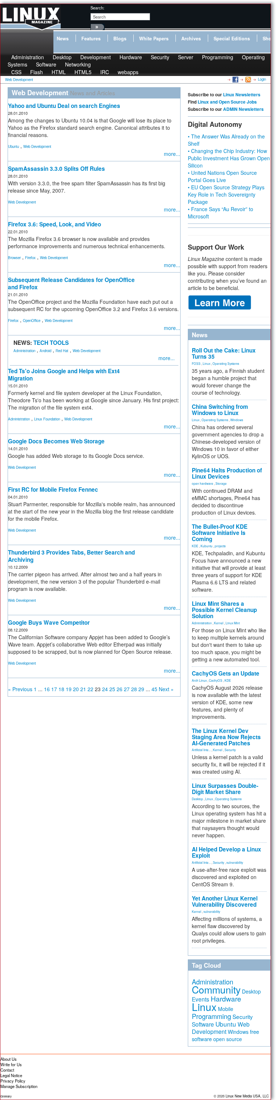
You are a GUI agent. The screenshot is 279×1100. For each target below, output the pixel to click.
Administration (24, 350)
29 (141, 689)
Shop (268, 38)
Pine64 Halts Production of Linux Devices (227, 473)
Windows (236, 420)
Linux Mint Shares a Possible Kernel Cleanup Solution (224, 610)
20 (76, 689)
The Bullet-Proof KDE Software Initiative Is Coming (219, 533)
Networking (78, 64)
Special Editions (232, 38)
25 (112, 689)
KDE (195, 546)
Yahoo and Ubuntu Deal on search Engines (64, 106)
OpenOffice (31, 320)
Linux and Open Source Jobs (227, 101)
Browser (14, 257)
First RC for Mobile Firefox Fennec (53, 489)
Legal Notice (11, 1075)
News (63, 38)
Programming (217, 57)
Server (185, 57)
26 (119, 689)
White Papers (154, 38)
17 (54, 689)
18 (61, 689)
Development (95, 57)
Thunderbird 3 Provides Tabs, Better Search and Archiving (71, 556)
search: (97, 8)
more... (172, 153)
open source (227, 1039)
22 (90, 689)
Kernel (218, 623)
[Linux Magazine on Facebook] (234, 79)
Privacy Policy (12, 1081)
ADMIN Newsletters (243, 109)
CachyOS (215, 680)
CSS (16, 72)
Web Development (37, 146)
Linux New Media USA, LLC (247, 1096)
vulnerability (234, 862)
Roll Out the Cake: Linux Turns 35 (224, 353)
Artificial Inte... (201, 750)
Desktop (197, 799)
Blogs (119, 38)
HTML (59, 72)
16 (47, 689)
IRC (104, 72)
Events (200, 999)
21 (83, 689)
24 (105, 689)
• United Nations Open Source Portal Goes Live (222, 176)
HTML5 (83, 72)
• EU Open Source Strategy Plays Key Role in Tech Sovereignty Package (226, 194)
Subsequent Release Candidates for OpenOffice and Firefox (71, 283)
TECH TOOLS (51, 343)
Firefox (30, 257)
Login (262, 79)
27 (127, 689)
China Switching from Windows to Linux (220, 410)
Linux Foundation (47, 419)
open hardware (202, 483)
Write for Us (11, 1064)
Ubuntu (13, 146)
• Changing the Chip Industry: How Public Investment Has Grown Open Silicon (229, 158)
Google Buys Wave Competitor (49, 622)
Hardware (131, 57)
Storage (221, 483)
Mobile (225, 1008)
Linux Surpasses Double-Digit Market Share (225, 789)
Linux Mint (233, 623)
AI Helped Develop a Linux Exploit (226, 852)
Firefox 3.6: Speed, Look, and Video (54, 224)
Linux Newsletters (241, 94)
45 (154, 689)
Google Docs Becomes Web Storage (56, 441)
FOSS (196, 363)
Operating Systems (226, 363)
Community (216, 989)
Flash (36, 72)
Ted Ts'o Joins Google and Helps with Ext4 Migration (64, 374)
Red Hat (62, 350)
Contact (7, 1070)
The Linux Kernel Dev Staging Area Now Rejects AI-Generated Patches (226, 737)
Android (45, 350)
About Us (8, 1059)
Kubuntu (207, 546)
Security (160, 57)
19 (69, 689)
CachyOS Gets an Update (225, 673)
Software (46, 64)
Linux (206, 363)
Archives (191, 38)
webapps (128, 72)
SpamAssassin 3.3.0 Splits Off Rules (56, 169)
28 (134, 689)
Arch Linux (199, 680)
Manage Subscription (18, 1086)
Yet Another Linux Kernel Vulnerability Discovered (225, 901)
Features (91, 38)
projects (220, 546)
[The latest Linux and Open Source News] (247, 79)
